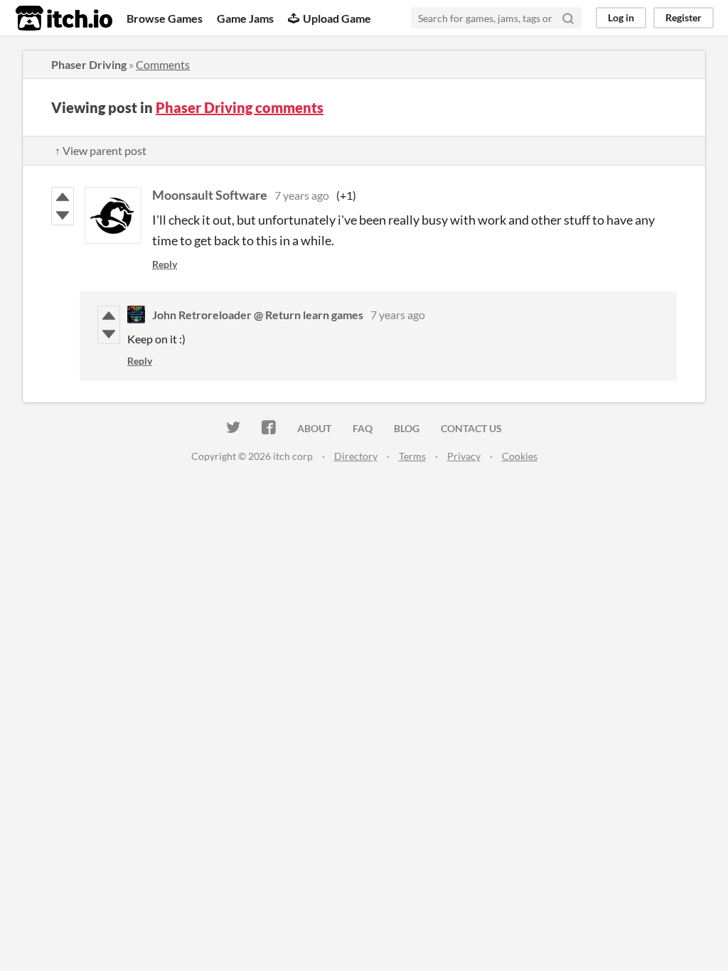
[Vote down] (62, 215)
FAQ (363, 428)
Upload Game (337, 18)
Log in (621, 17)
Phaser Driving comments (239, 107)
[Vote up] (62, 197)
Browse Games (165, 18)
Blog (406, 428)
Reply (164, 264)
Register (683, 17)
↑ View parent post (100, 150)
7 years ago (301, 195)
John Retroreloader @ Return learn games (257, 314)
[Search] (568, 17)
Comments (163, 64)
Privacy (464, 456)
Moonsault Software (209, 195)
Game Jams (245, 18)
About (314, 428)
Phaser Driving (89, 64)
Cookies (519, 456)
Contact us (471, 428)
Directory (356, 456)
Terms (412, 456)
